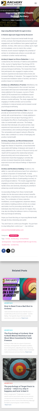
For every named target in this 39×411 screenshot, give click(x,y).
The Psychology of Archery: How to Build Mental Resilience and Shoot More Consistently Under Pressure (18, 337)
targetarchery (6, 245)
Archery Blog (13, 235)
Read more (24, 318)
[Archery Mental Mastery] (12, 3)
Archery (7, 238)
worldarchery (15, 245)
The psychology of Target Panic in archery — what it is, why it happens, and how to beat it (19, 388)
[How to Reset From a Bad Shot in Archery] (19, 289)
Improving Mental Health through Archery (24, 242)
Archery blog (15, 238)
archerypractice (6, 242)
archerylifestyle (24, 238)
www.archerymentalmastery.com (12, 230)
